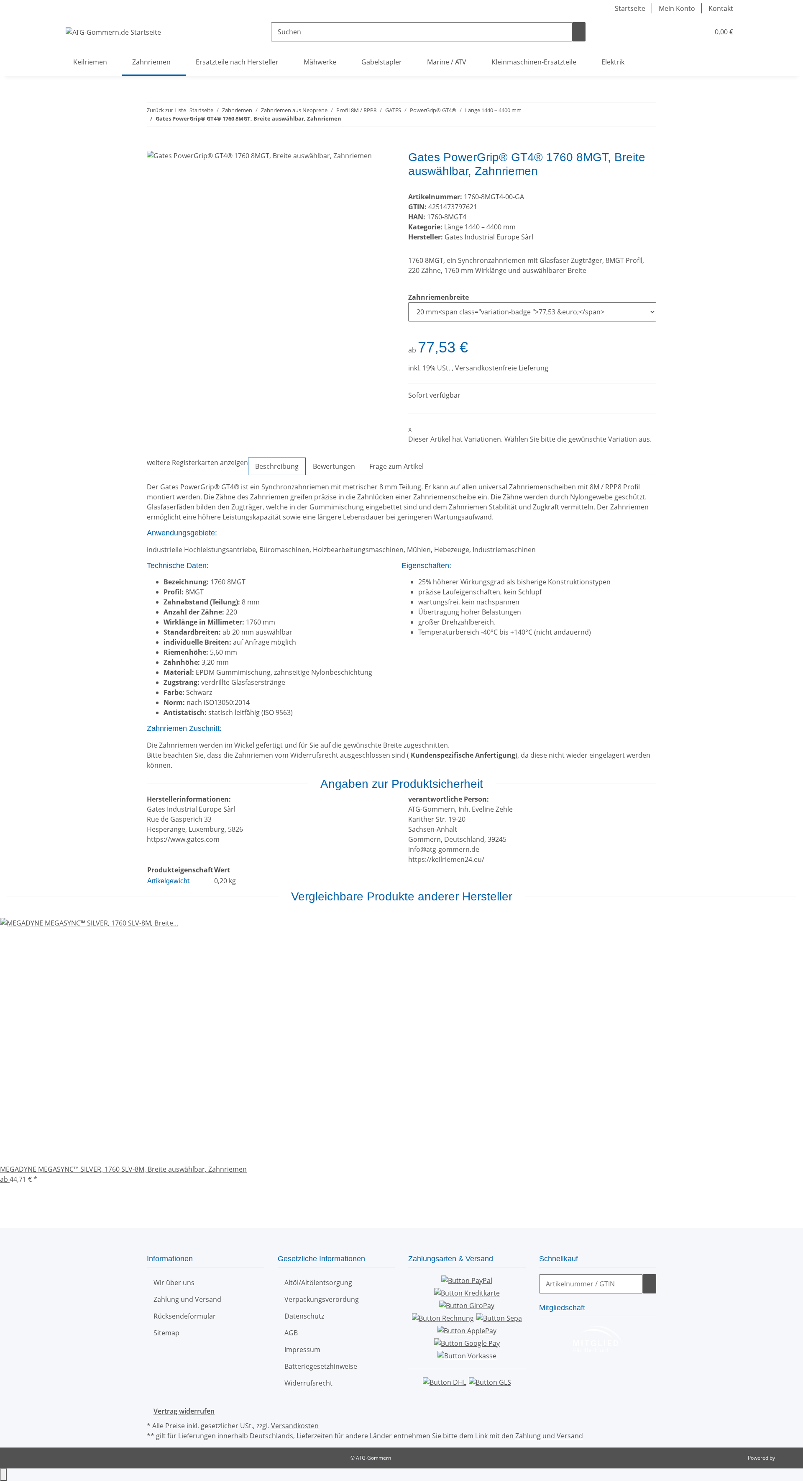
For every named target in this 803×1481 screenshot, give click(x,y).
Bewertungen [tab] (334, 466)
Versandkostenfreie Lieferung (501, 368)
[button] (686, 32)
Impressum (302, 1349)
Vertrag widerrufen (184, 1411)
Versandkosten (295, 1425)
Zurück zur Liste (166, 110)
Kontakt (720, 8)
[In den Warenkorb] (153, 145)
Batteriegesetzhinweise (320, 1366)
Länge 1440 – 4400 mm (480, 226)
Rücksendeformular (184, 1316)
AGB (291, 1332)
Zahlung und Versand (187, 1299)
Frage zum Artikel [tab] (396, 466)
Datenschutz (304, 1316)
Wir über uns (173, 1282)
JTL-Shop (786, 1457)
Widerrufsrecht (308, 1383)
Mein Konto (677, 8)
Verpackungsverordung (321, 1299)
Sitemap (166, 1332)
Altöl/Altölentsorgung (318, 1282)
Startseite (630, 8)
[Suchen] (579, 31)
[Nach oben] (3, 1474)
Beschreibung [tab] (277, 466)
